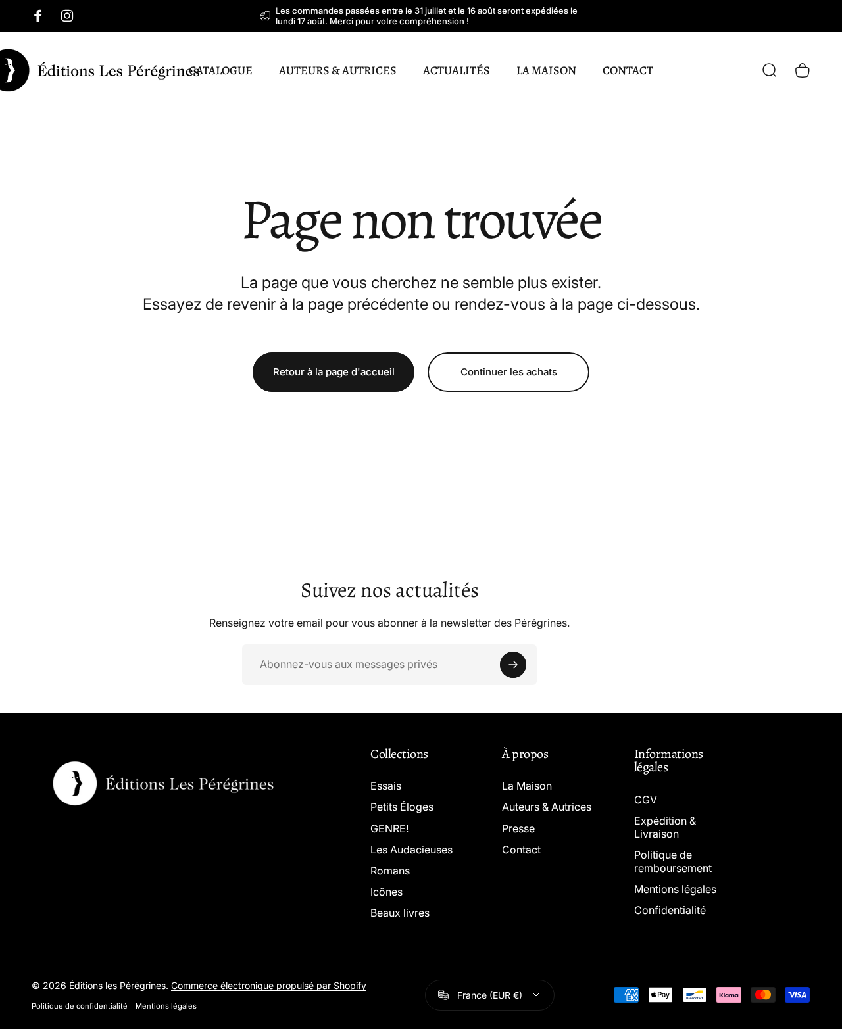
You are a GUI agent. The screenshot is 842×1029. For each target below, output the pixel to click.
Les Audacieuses (411, 849)
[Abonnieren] (513, 665)
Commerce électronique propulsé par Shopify (268, 985)
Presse (518, 828)
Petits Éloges (401, 806)
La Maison (527, 785)
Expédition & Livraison (665, 827)
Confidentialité (670, 910)
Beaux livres (400, 912)
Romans (390, 870)
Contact (521, 849)
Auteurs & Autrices (546, 806)
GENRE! (389, 828)
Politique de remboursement (673, 861)
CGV (645, 799)
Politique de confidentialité (80, 1006)
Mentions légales (675, 889)
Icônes (386, 891)
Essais (385, 785)
